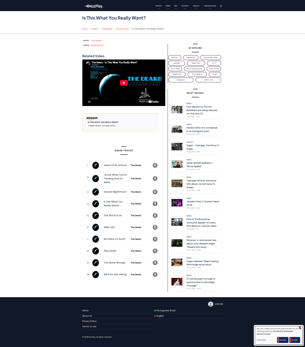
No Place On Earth (114, 239)
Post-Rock (214, 69)
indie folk (196, 63)
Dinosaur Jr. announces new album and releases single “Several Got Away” (201, 244)
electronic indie (211, 58)
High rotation (210, 6)
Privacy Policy (89, 321)
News (168, 6)
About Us (87, 315)
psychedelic (197, 74)
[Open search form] (221, 6)
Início (85, 28)
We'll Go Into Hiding (115, 274)
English (160, 315)
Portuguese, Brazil (165, 310)
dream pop (190, 58)
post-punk (175, 69)
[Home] (94, 5)
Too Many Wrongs (114, 262)
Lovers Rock (122, 28)
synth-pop (208, 80)
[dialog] (279, 335)
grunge (176, 63)
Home (85, 310)
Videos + (196, 6)
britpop (175, 58)
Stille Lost (109, 227)
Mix (176, 6)
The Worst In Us (113, 215)
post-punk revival (194, 69)
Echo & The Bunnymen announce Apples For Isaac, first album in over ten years (201, 223)
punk (215, 74)
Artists (159, 6)
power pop (177, 74)
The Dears (107, 28)
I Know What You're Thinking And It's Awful (115, 178)
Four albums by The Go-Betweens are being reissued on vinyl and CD (202, 110)
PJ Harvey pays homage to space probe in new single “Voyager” (201, 282)
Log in (219, 304)
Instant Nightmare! (115, 191)
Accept (295, 340)
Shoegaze (181, 80)
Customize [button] (261, 340)
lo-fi (214, 63)
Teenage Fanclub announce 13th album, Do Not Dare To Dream (201, 184)
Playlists (185, 6)
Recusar (282, 340)
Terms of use (89, 326)
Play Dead (110, 250)
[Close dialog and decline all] (301, 327)
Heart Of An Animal (115, 165)
